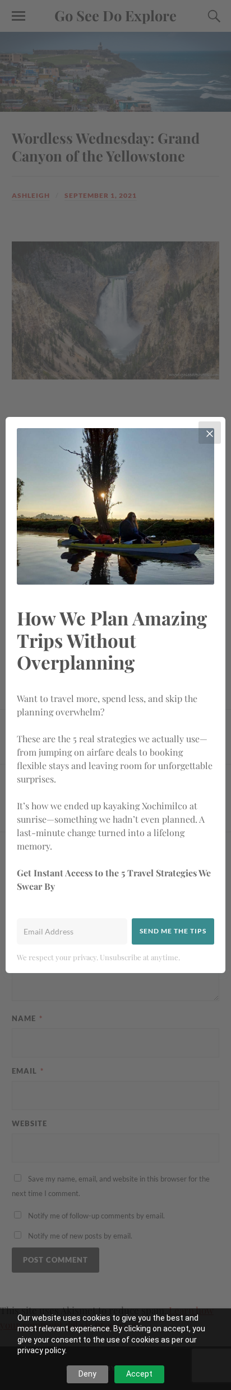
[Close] (209, 432)
